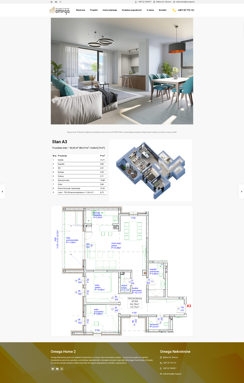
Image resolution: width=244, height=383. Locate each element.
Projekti (94, 10)
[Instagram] (60, 2)
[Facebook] (51, 2)
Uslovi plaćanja (110, 10)
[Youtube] (56, 2)
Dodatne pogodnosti (132, 10)
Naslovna (80, 10)
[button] (53, 71)
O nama (150, 10)
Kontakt (162, 10)
